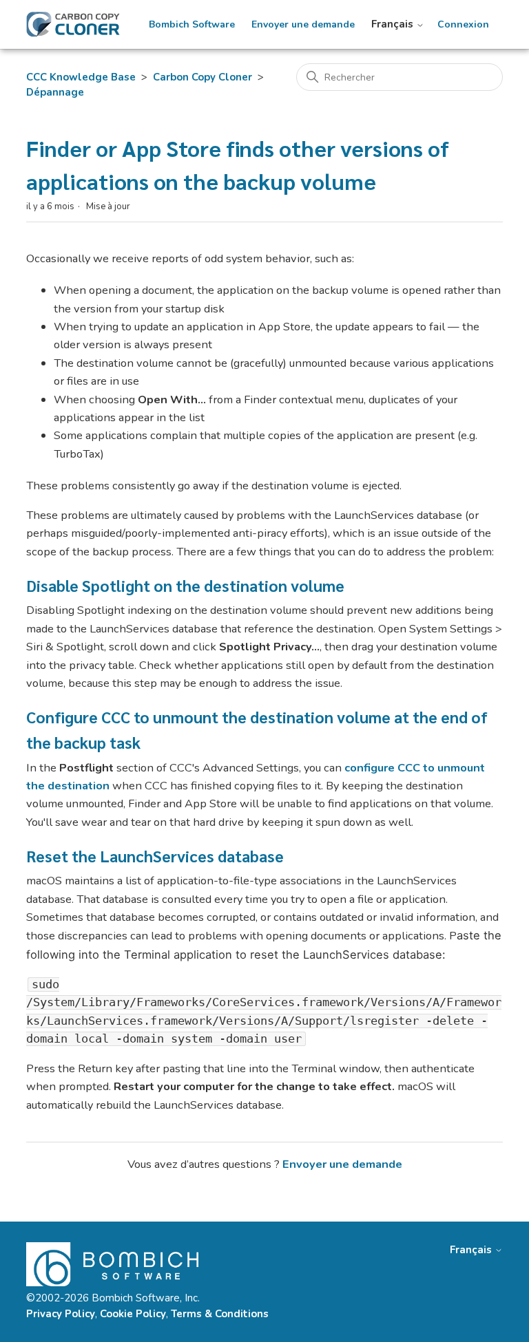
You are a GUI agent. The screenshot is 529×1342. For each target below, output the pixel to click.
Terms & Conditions (220, 1314)
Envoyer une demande (303, 25)
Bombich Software (192, 25)
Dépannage (55, 92)
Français (393, 24)
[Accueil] (73, 24)
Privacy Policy (60, 1314)
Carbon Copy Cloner (202, 77)
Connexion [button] (463, 25)
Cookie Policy (133, 1314)
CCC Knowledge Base (81, 77)
